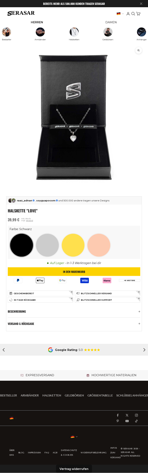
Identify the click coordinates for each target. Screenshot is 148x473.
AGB (55, 453)
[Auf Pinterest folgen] (117, 421)
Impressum (34, 453)
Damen (111, 22)
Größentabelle (100, 395)
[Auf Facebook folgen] (117, 415)
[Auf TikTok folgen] (136, 421)
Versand (29, 220)
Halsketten (51, 395)
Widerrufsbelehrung (94, 453)
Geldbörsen (74, 395)
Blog (21, 453)
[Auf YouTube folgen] (127, 421)
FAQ (47, 453)
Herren (37, 22)
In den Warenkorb (74, 272)
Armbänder (30, 395)
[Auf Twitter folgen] (127, 415)
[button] (22, 245)
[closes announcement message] (141, 4)
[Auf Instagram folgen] (136, 415)
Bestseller (8, 395)
